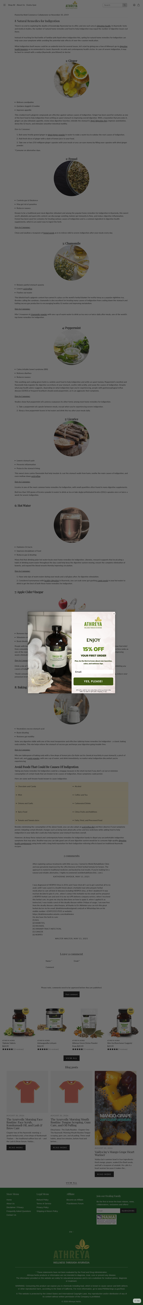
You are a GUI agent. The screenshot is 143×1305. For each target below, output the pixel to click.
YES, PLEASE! (93, 681)
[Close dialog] (114, 614)
